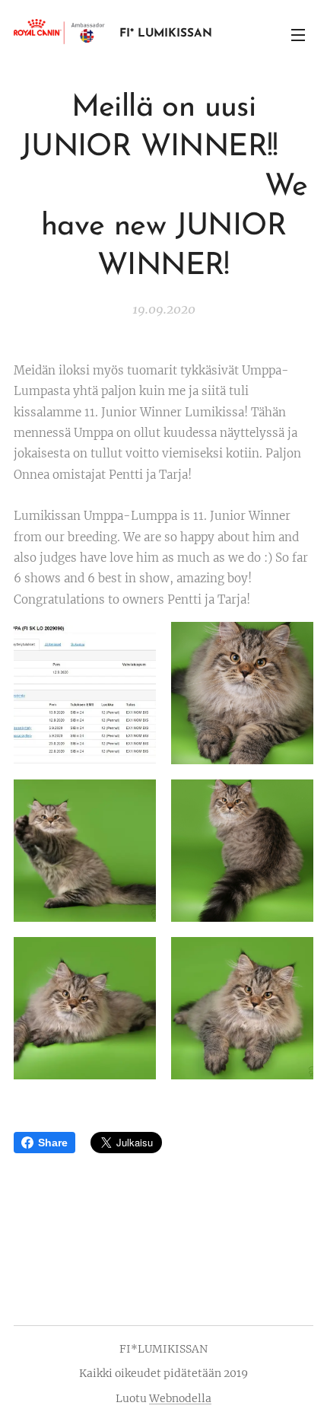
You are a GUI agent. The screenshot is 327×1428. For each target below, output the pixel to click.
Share (53, 1142)
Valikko (298, 34)
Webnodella (180, 1398)
